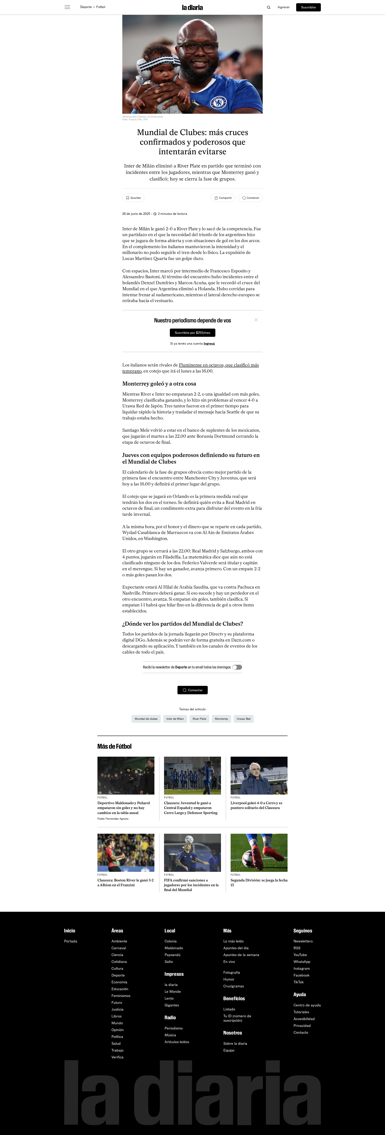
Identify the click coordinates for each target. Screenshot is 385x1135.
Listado (229, 1009)
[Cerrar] (256, 320)
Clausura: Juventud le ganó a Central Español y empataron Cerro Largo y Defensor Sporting (190, 808)
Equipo (228, 1050)
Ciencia (117, 955)
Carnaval (118, 948)
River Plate (199, 719)
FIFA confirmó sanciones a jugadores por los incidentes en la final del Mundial (191, 885)
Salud (116, 1043)
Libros (116, 1016)
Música (170, 1035)
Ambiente (119, 941)
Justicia (117, 1009)
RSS (297, 948)
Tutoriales (301, 1012)
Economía (119, 982)
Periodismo (174, 1028)
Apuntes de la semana (241, 955)
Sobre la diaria (235, 1043)
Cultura (117, 968)
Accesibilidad (304, 1019)
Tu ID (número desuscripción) (237, 1018)
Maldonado (174, 948)
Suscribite (308, 7)
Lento (169, 998)
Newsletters (303, 941)
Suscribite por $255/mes (192, 333)
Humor (228, 979)
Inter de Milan (175, 719)
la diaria (171, 985)
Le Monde (173, 991)
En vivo (229, 961)
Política (117, 1036)
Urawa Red (243, 719)
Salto (169, 961)
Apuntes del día (236, 948)
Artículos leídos (177, 1042)
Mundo (117, 1023)
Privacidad (302, 1025)
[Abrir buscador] (268, 7)
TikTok (299, 982)
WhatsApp (302, 961)
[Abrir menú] (67, 7)
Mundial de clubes (146, 719)
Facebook (302, 975)
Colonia (171, 941)
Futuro (116, 1002)
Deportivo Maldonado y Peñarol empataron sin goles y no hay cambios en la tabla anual (123, 808)
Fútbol (100, 7)
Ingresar (284, 7)
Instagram (302, 968)
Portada (70, 941)
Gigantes (172, 1005)
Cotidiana (119, 961)
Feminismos (120, 996)
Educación (119, 989)
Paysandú (172, 955)
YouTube (300, 955)
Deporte (86, 7)
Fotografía (231, 972)
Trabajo (117, 1050)
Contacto (301, 1032)
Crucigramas (233, 986)
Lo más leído (233, 941)
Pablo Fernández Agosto (113, 818)
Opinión (117, 1030)
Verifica (117, 1057)
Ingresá (209, 343)
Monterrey (221, 719)
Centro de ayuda (307, 1005)
